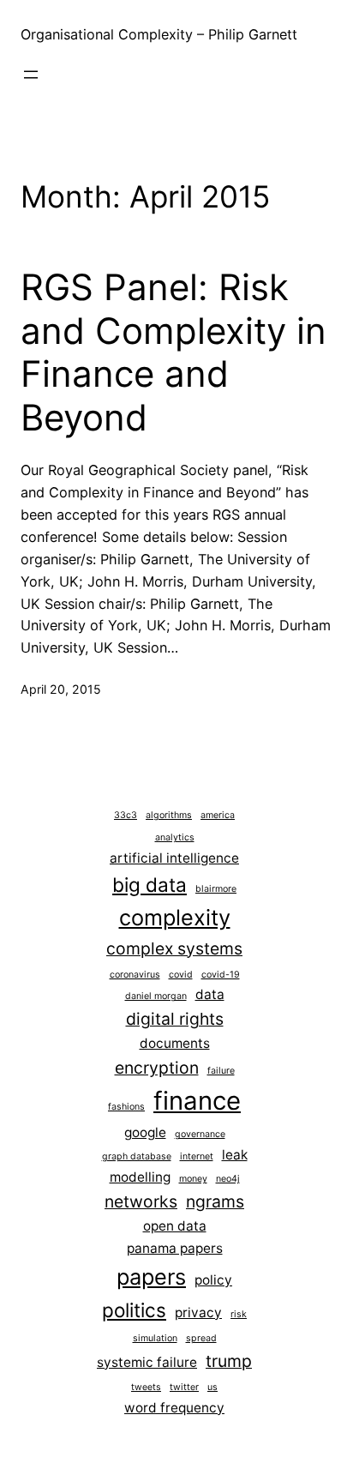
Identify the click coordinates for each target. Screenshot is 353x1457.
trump (229, 1361)
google (145, 1132)
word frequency (174, 1408)
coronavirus (135, 974)
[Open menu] (31, 74)
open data (174, 1226)
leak (235, 1155)
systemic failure (147, 1362)
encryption (157, 1067)
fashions (126, 1106)
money (193, 1178)
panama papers (175, 1248)
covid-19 (220, 974)
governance (200, 1134)
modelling (140, 1177)
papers (151, 1276)
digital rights (175, 1018)
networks (141, 1201)
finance (197, 1101)
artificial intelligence (174, 858)
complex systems (174, 948)
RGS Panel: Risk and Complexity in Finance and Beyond (173, 352)
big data (149, 884)
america (217, 815)
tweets (146, 1387)
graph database (136, 1156)
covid (181, 974)
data (209, 994)
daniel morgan (156, 996)
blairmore (215, 888)
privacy (198, 1312)
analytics (174, 837)
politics (134, 1310)
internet (196, 1156)
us (212, 1387)
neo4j (228, 1178)
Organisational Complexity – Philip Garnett (159, 34)
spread (201, 1338)
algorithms (169, 815)
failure (221, 1070)
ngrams (215, 1201)
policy (213, 1280)
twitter (184, 1387)
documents (175, 1043)
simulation (155, 1338)
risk (238, 1314)
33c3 (125, 815)
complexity (174, 917)
